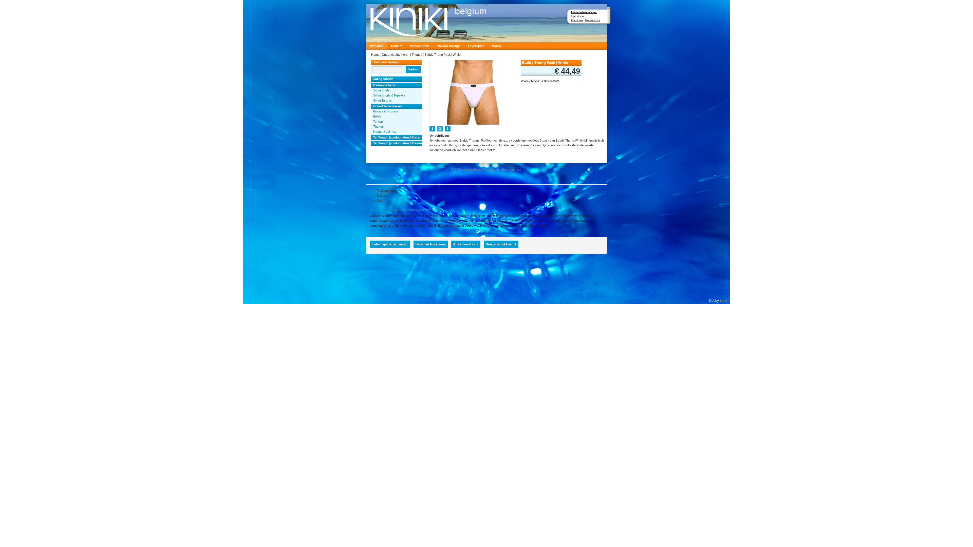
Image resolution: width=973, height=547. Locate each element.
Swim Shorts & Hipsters (389, 95)
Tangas (378, 121)
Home (375, 54)
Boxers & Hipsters (385, 111)
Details (382, 195)
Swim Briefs (381, 90)
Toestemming (386, 190)
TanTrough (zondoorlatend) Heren (397, 137)
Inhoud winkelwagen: (584, 12)
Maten (496, 46)
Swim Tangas (382, 100)
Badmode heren (384, 85)
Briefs (377, 116)
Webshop (376, 46)
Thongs (417, 54)
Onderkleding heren (395, 54)
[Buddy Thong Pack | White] (472, 91)
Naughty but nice (385, 131)
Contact (396, 46)
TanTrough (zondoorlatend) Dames (397, 143)
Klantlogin (577, 20)
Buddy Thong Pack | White (442, 54)
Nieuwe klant (592, 20)
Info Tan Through (448, 46)
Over (380, 200)
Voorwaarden (419, 46)
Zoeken (412, 69)
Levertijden (476, 46)
